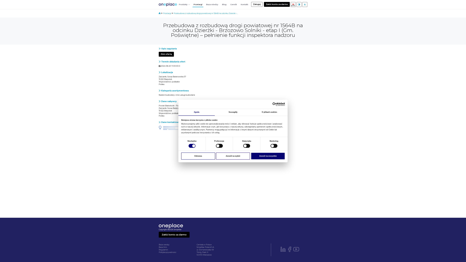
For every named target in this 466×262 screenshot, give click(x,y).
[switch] (219, 146)
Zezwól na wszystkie (268, 156)
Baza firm (163, 247)
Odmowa (198, 156)
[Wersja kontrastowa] (299, 4)
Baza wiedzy (164, 245)
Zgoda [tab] (196, 112)
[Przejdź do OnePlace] (168, 4)
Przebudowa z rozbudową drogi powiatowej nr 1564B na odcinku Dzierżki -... (206, 13)
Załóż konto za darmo (277, 4)
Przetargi (167, 13)
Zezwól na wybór (233, 156)
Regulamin (163, 250)
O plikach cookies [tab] (269, 112)
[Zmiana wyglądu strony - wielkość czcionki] (304, 4)
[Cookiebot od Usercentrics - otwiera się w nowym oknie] (274, 104)
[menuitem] (184, 4)
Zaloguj (257, 4)
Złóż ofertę (166, 54)
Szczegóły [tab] (233, 112)
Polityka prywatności (167, 252)
